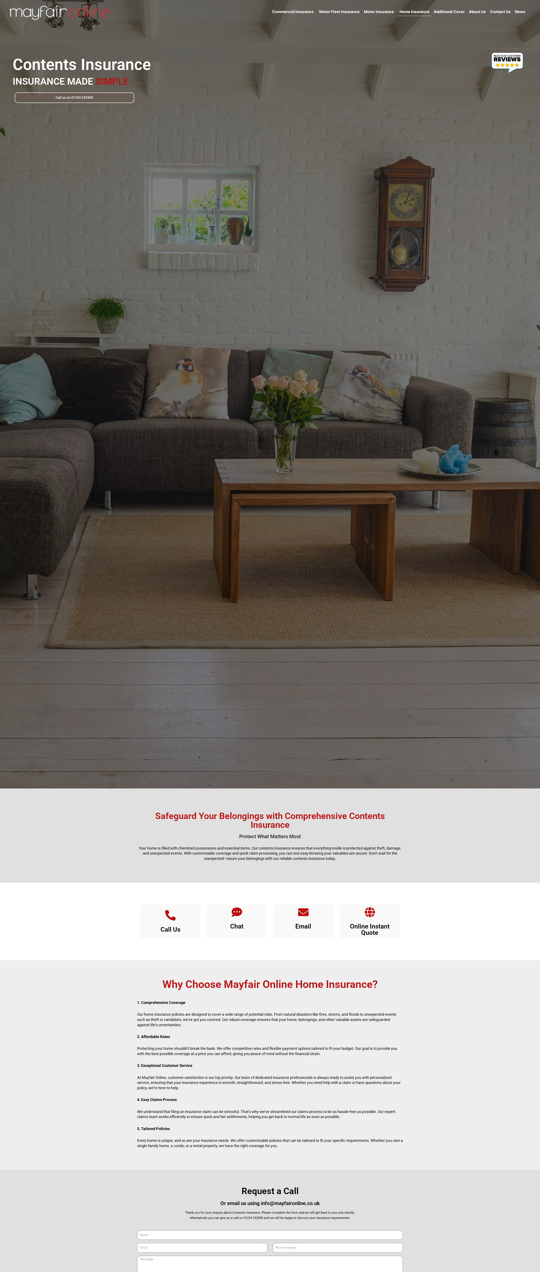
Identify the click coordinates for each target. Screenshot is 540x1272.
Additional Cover (449, 11)
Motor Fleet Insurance (339, 11)
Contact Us (500, 11)
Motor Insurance (379, 11)
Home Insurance (414, 11)
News (520, 11)
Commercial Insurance (293, 11)
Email (303, 926)
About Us (477, 11)
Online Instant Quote (370, 929)
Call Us (170, 929)
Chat (236, 926)
